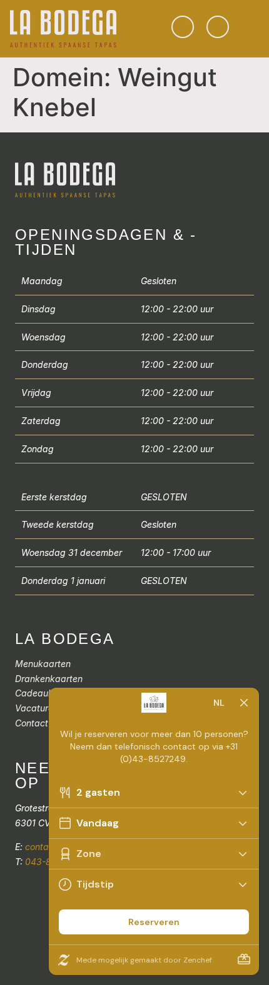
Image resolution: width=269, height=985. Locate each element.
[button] (250, 28)
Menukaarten (43, 663)
